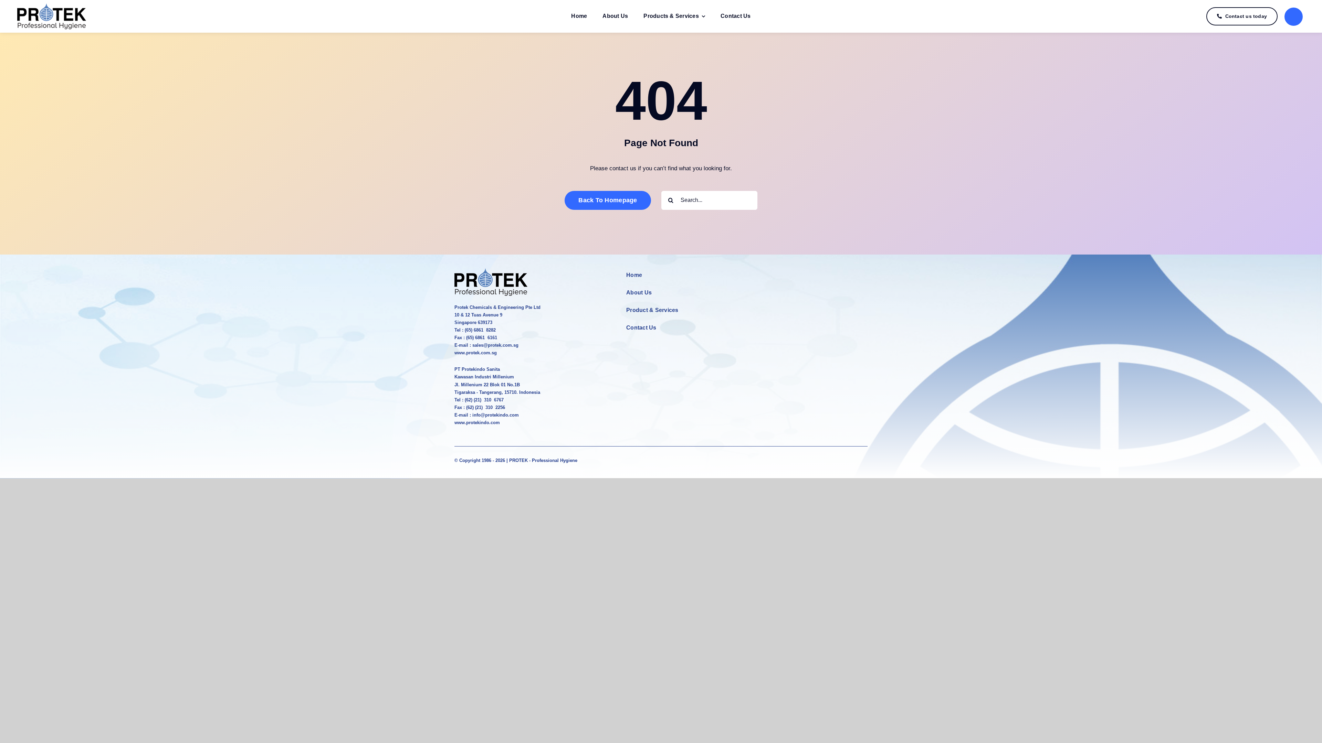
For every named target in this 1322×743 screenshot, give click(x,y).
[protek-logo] (51, 6)
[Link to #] (1293, 17)
